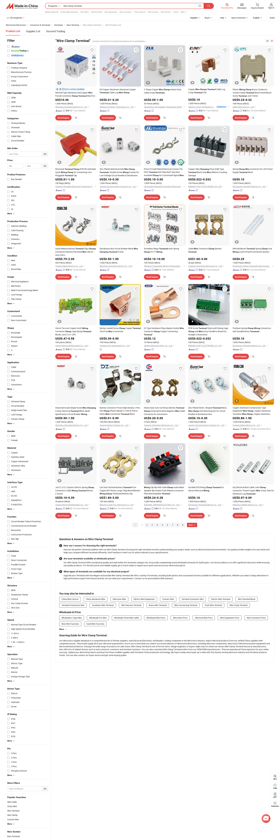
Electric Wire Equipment (144, 599)
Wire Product (166, 12)
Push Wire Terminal (213, 605)
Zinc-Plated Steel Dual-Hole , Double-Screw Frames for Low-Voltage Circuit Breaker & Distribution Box (119, 172)
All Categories (16, 17)
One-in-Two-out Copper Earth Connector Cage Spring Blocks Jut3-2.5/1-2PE (73, 331)
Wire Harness (153, 12)
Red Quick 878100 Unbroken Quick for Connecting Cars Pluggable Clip (75, 172)
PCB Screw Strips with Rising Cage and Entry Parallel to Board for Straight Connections (208, 331)
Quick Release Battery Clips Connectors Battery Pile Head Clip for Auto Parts (75, 251)
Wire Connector (125, 12)
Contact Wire (168, 599)
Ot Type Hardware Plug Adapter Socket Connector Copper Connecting (164, 331)
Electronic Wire (119, 599)
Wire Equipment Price (229, 617)
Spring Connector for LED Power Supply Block (253, 171)
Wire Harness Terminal (131, 605)
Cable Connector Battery (205, 250)
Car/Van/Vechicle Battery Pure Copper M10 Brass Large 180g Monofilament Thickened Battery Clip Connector (120, 490)
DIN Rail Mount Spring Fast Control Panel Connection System (252, 250)
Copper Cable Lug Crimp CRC (206, 91)
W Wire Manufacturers (69, 12)
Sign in (271, 7)
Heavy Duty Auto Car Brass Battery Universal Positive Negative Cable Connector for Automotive (164, 411)
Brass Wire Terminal (158, 605)
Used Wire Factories (95, 623)
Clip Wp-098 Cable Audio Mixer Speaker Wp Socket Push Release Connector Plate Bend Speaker (164, 490)
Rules (272, 17)
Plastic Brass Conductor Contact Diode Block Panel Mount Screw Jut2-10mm (252, 92)
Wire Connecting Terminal (185, 605)
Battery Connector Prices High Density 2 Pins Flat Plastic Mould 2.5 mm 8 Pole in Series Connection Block (120, 410)
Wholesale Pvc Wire (98, 617)
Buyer (207, 17)
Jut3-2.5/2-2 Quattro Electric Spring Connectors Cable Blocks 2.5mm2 (74, 490)
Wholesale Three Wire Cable (126, 617)
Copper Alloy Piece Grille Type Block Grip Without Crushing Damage (207, 172)
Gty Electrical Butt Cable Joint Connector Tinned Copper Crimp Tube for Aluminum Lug (253, 490)
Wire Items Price (180, 617)
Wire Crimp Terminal (238, 605)
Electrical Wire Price (203, 617)
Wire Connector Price (256, 617)
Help (222, 17)
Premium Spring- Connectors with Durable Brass (252, 330)
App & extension (238, 17)
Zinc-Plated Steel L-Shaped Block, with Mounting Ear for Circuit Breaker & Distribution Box (207, 411)
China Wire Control (70, 599)
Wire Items (84, 12)
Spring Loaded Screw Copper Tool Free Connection (120, 330)
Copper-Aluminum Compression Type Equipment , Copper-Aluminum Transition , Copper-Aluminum (252, 411)
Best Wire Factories (70, 623)
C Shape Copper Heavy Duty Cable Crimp (162, 91)
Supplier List (33, 31)
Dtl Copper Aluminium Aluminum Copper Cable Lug (118, 91)
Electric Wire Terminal (220, 599)
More (61, 629)
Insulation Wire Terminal (103, 605)
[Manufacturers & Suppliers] (22, 6)
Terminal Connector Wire (193, 599)
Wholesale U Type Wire (72, 617)
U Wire (175, 12)
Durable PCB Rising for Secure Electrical (206, 489)
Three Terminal (140, 12)
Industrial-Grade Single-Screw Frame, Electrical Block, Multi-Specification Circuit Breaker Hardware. (75, 411)
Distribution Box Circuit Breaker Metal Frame (119, 250)
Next (191, 524)
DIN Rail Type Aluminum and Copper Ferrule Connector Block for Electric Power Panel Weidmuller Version (75, 94)
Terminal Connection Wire (73, 605)
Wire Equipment (111, 12)
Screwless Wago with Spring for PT (161, 250)
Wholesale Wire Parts (155, 617)
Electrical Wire (96, 12)
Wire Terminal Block (246, 599)
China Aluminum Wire (95, 599)
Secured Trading (55, 31)
